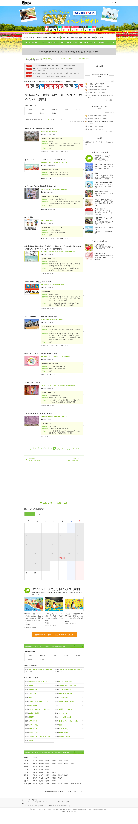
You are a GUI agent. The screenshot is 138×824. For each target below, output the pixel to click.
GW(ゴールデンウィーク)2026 (33, 38)
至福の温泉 (59, 68)
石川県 (35, 769)
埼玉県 (78, 109)
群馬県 (30, 113)
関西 (80, 38)
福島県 (66, 760)
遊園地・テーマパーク (106, 42)
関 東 (26, 763)
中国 (89, 38)
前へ (34, 448)
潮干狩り (44, 65)
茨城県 (54, 113)
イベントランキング (70, 42)
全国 (30, 109)
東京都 (42, 109)
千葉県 (66, 109)
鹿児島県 (73, 784)
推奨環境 (49, 809)
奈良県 (54, 775)
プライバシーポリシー (41, 809)
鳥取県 (54, 778)
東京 (58, 38)
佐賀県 (41, 784)
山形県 (60, 760)
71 (68, 448)
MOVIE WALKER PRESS (54, 805)
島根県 (60, 778)
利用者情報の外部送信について (99, 809)
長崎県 (47, 784)
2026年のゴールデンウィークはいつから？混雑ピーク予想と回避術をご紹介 (56, 73)
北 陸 (26, 769)
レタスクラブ (26, 805)
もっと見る (109, 100)
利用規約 (33, 809)
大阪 (85, 38)
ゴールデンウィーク (47, 801)
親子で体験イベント (39, 70)
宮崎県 (66, 784)
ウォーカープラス (26, 801)
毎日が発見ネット (65, 805)
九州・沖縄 (99, 38)
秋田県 (54, 760)
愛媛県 (41, 781)
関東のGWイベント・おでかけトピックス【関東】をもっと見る (54, 635)
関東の (37, 682)
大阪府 (35, 775)
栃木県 (42, 113)
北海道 (45, 38)
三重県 (47, 772)
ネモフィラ (36, 65)
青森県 (41, 760)
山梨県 (35, 766)
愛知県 (35, 772)
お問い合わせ (56, 809)
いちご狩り (34, 801)
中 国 (26, 778)
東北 (50, 38)
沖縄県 (79, 784)
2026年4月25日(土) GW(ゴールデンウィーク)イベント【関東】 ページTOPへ (64, 791)
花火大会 (55, 801)
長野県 (41, 766)
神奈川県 (54, 109)
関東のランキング (38, 670)
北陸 (76, 38)
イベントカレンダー (51, 42)
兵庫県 (47, 775)
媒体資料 (75, 809)
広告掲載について (82, 809)
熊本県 (54, 784)
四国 (93, 38)
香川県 (35, 781)
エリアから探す (32, 42)
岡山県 (41, 778)
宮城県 (35, 760)
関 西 (26, 775)
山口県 (47, 778)
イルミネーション (74, 801)
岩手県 (47, 760)
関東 (54, 38)
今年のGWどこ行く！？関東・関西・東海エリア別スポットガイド (53, 76)
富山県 (41, 769)
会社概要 (89, 809)
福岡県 (35, 784)
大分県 (60, 784)
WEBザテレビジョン (43, 805)
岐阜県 (41, 772)
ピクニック (51, 65)
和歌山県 (60, 775)
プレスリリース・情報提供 (65, 809)
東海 (68, 38)
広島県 (35, 778)
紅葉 (68, 801)
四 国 (26, 781)
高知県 (54, 781)
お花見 (39, 801)
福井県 (47, 769)
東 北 (26, 760)
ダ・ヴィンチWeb (34, 805)
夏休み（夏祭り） (62, 801)
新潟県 (47, 766)
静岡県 (54, 772)
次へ (74, 448)
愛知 (72, 38)
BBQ (57, 65)
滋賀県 (66, 775)
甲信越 (63, 38)
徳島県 (47, 781)
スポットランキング (89, 42)
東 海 (26, 772)
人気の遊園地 (68, 68)
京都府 (41, 775)
